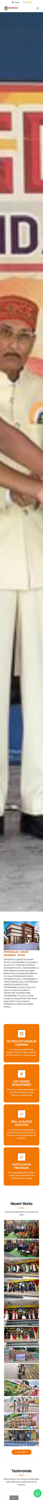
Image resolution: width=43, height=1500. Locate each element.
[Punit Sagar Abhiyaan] (21, 1355)
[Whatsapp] (37, 1493)
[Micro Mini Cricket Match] (21, 1438)
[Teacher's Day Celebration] (21, 1229)
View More (21, 1452)
